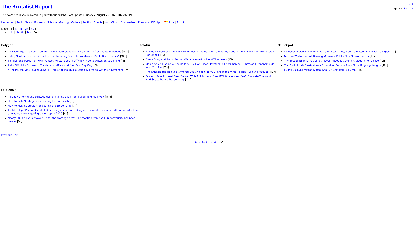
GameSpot (285, 45)
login (411, 4)
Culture (75, 22)
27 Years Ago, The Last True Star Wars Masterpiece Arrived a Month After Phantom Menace (64, 51)
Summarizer (128, 22)
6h (22, 32)
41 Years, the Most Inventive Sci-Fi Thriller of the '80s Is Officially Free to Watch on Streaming (66, 69)
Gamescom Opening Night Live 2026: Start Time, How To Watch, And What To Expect (337, 51)
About (180, 22)
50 (32, 28)
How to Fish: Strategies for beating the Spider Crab (40, 105)
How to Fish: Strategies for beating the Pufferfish (39, 101)
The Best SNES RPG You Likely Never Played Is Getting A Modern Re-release (331, 60)
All (12, 22)
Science (52, 22)
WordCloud (112, 22)
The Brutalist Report (26, 6)
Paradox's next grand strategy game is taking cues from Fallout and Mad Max (56, 96)
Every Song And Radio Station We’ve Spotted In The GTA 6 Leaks (186, 59)
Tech (19, 22)
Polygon (7, 45)
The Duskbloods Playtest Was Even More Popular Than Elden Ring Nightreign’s (332, 65)
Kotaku (144, 45)
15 (21, 28)
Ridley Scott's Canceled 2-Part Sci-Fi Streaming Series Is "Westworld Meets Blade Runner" (63, 56)
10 (16, 28)
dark (412, 8)
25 (26, 28)
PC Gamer (8, 90)
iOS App (156, 22)
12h (29, 32)
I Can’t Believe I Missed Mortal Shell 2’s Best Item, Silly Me (320, 69)
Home (5, 22)
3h (17, 32)
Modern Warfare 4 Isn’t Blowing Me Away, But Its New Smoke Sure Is (326, 56)
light (406, 8)
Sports (98, 22)
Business (39, 22)
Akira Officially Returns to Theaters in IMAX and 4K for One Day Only (50, 65)
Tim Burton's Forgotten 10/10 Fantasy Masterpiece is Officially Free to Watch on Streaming (64, 60)
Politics (87, 22)
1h (12, 32)
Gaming (64, 22)
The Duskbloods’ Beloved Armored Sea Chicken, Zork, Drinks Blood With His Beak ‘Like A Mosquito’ (207, 71)
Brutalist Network (206, 142)
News (28, 22)
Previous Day (9, 134)
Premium (143, 22)
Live (171, 22)
